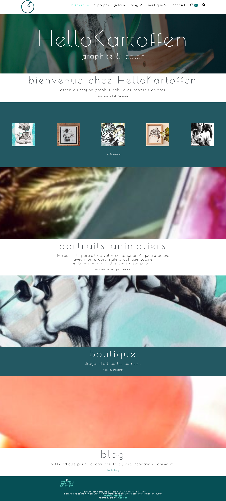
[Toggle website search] (204, 5)
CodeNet (122, 497)
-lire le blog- (113, 470)
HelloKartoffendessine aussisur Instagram (67, 483)
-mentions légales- (113, 495)
